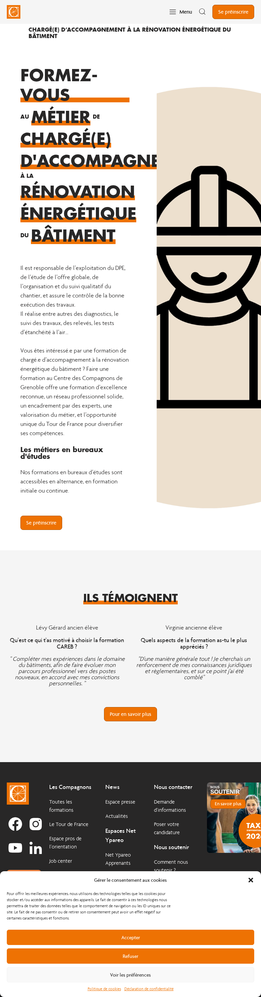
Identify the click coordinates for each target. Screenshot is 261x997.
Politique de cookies (104, 988)
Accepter (130, 937)
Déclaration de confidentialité (149, 988)
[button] (250, 880)
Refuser (130, 956)
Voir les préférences (130, 975)
